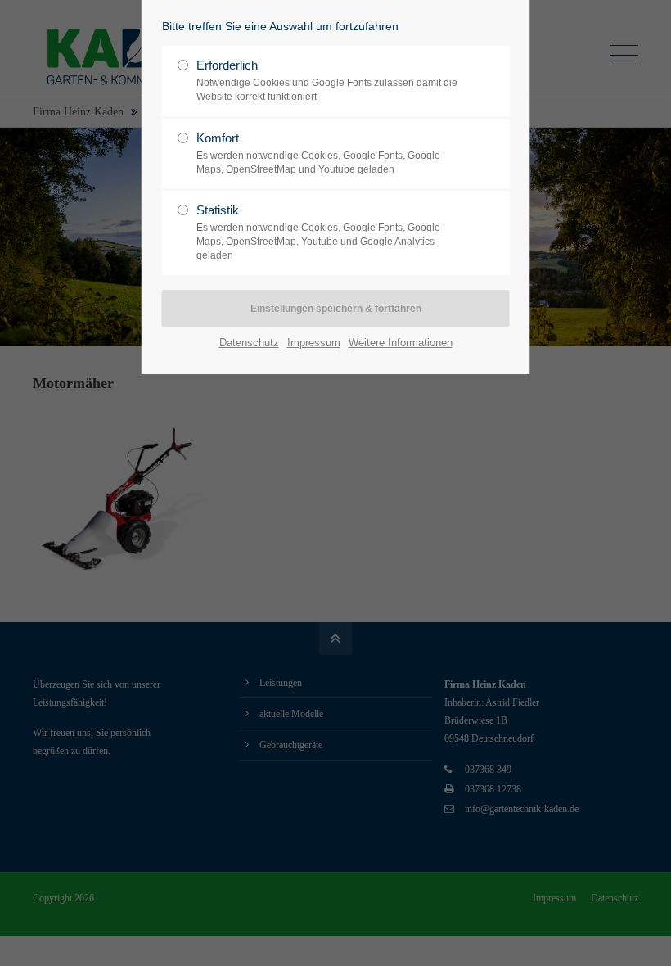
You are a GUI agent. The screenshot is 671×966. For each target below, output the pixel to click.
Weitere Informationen (401, 342)
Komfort (318, 153)
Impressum (313, 342)
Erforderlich (326, 80)
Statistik (318, 232)
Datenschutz (249, 342)
